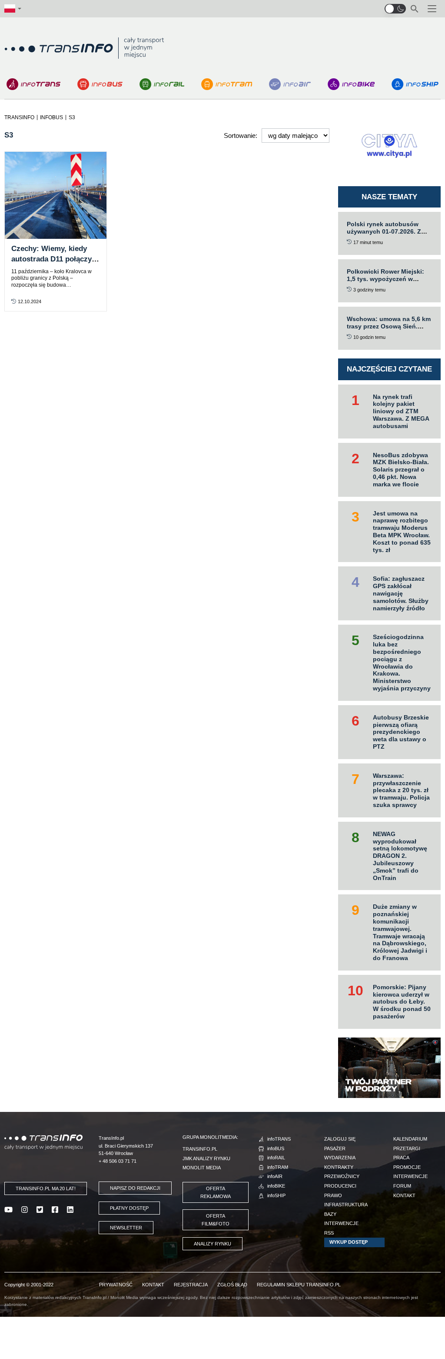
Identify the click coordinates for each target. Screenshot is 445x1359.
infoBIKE (276, 1185)
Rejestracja (191, 1284)
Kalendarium (410, 1138)
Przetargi (406, 1148)
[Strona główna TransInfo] (84, 48)
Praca (401, 1157)
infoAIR (274, 1176)
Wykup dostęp (348, 1242)
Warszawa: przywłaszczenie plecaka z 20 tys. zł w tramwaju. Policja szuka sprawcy (401, 790)
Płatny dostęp (129, 1208)
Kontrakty (338, 1167)
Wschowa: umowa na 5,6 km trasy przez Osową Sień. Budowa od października (389, 326)
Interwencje (341, 1223)
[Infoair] (290, 84)
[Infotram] (226, 84)
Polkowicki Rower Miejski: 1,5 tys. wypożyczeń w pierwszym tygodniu (385, 279)
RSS (329, 1232)
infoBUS (275, 1148)
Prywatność (116, 1284)
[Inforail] (161, 84)
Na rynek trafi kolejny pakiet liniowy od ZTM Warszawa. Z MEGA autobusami (401, 411)
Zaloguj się (339, 1138)
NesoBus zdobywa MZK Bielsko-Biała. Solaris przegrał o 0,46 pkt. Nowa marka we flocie (401, 470)
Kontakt (404, 1195)
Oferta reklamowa (215, 1192)
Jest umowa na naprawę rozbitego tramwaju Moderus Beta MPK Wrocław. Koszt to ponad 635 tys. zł (402, 531)
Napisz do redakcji (135, 1188)
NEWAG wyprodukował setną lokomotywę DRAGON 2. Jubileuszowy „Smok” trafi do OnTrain (400, 855)
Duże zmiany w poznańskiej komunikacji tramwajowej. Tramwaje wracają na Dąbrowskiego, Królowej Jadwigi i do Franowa (400, 932)
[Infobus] (100, 84)
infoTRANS (279, 1138)
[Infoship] (415, 84)
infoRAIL (276, 1157)
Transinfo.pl (200, 1148)
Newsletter (126, 1227)
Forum (402, 1185)
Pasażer (334, 1148)
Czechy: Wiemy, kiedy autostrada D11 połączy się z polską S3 (51, 259)
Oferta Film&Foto (215, 1219)
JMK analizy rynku (206, 1158)
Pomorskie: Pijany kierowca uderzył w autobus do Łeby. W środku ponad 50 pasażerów (402, 1002)
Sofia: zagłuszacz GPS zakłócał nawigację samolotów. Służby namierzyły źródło (400, 593)
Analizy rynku (212, 1243)
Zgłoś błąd (232, 1284)
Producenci (340, 1185)
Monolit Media (202, 1167)
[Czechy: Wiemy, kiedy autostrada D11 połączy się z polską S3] (55, 195)
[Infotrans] (33, 84)
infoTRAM (277, 1167)
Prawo (333, 1195)
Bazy (330, 1214)
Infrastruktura (346, 1204)
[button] (395, 8)
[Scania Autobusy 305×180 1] (389, 1067)
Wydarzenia (339, 1157)
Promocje (407, 1167)
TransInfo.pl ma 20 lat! (46, 1188)
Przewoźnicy (341, 1176)
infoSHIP (276, 1195)
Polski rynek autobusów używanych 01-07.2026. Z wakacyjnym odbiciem (384, 231)
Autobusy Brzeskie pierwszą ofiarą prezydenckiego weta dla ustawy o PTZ (401, 732)
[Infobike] (351, 84)
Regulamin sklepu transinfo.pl (299, 1284)
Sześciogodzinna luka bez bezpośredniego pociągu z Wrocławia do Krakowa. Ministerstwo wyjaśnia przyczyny (402, 662)
